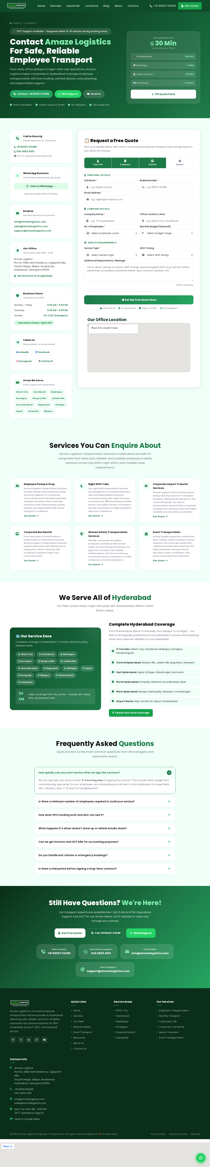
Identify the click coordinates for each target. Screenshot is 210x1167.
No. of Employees (94, 226)
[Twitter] (21, 1040)
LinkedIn (24, 352)
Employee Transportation (174, 1010)
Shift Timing (147, 248)
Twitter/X (47, 361)
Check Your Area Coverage (132, 712)
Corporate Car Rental (171, 1027)
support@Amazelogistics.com (32, 230)
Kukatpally (122, 1037)
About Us (78, 1043)
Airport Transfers (168, 1032)
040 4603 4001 (25, 151)
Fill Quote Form (165, 94)
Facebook (43, 352)
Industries (73, 6)
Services (55, 6)
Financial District (125, 1032)
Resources (79, 1037)
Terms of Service (178, 1134)
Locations (91, 6)
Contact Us (79, 1048)
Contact (133, 6)
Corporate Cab (168, 1021)
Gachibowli (122, 1016)
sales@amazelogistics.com (31, 226)
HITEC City (122, 1010)
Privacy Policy (158, 1134)
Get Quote (191, 6)
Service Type (92, 248)
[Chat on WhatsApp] (200, 1157)
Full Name (90, 180)
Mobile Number (149, 180)
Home (41, 6)
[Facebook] (13, 1040)
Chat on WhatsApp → (43, 186)
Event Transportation (171, 1037)
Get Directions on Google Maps (34, 275)
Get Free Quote (72, 933)
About (119, 6)
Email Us (96, 94)
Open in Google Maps (27, 1119)
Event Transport (82, 1032)
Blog (106, 6)
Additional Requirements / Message (104, 260)
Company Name (94, 214)
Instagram (25, 361)
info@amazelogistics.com (30, 221)
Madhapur (122, 1021)
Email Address (93, 192)
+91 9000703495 (23, 1089)
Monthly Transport (169, 1016)
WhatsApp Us (70, 94)
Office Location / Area (152, 214)
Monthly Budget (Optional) (155, 226)
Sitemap (195, 1134)
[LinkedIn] (29, 1040)
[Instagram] (36, 1040)
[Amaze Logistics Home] (16, 5)
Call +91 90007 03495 (107, 933)
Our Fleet (78, 1021)
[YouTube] (44, 1040)
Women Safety (82, 1027)
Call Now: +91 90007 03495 (33, 94)
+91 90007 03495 (26, 146)
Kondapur (122, 1027)
